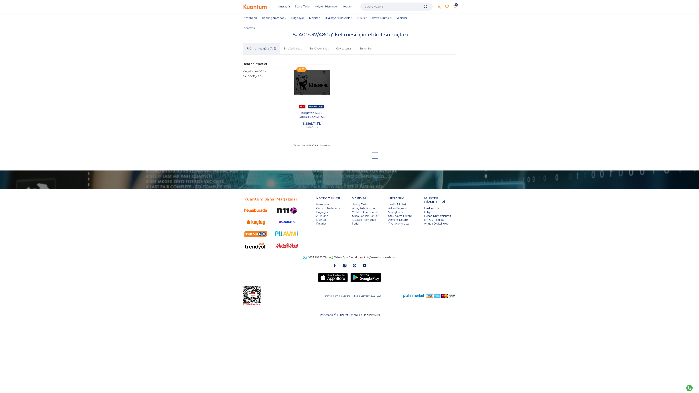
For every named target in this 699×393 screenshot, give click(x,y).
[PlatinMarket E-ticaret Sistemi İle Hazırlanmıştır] (413, 296)
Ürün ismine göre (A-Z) (261, 48)
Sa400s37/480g (253, 76)
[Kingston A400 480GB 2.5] (312, 83)
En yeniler (365, 48)
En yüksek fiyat (319, 48)
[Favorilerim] (447, 6)
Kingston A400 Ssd (255, 71)
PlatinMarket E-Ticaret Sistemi (338, 315)
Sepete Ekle (312, 134)
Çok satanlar (344, 48)
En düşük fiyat (293, 48)
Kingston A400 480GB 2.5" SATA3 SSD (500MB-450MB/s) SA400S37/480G (311, 115)
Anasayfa (249, 27)
